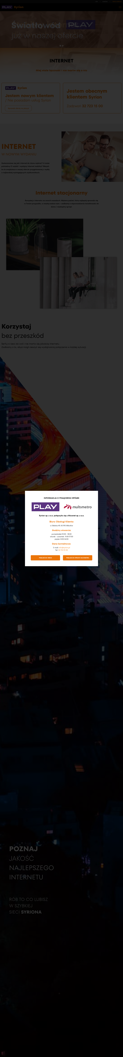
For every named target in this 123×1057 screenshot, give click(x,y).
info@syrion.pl (64, 547)
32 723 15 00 (63, 550)
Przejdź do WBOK (45, 558)
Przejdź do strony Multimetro (77, 558)
